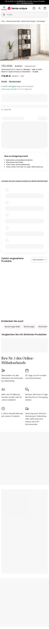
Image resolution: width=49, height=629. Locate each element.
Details (4, 81)
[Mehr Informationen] (30, 89)
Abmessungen (15, 81)
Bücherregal (41, 21)
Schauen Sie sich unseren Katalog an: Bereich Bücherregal (24, 181)
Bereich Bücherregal (28, 21)
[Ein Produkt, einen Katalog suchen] (3, 14)
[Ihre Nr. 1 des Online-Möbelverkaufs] (17, 8)
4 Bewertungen (30, 66)
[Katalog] (4, 7)
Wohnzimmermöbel (13, 21)
